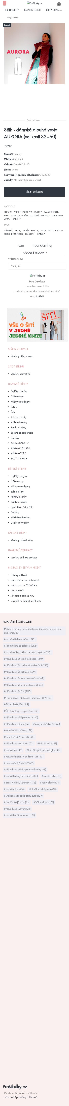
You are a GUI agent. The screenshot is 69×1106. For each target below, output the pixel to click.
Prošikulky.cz (15, 1086)
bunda (35, 230)
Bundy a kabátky (19, 501)
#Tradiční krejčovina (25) (16, 802)
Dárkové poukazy (20, 550)
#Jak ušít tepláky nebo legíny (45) (43, 750)
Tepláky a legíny (19, 391)
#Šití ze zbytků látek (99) (16, 704)
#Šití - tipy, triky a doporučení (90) (21, 710)
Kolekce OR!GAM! (20, 448)
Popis (21, 245)
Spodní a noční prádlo (22, 432)
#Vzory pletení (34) (50, 782)
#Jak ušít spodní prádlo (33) (43, 789)
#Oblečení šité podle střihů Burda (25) (23, 795)
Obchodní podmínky (15, 1097)
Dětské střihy (17, 469)
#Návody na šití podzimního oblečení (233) (26, 665)
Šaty (13, 411)
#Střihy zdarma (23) (43, 802)
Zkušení (34, 215)
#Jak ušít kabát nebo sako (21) (19, 815)
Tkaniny (16, 218)
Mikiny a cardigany (52, 215)
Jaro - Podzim (55, 230)
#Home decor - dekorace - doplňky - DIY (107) (28, 697)
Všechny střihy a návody (27, 212)
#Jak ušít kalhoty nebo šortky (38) (21, 776)
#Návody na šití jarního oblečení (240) (23, 658)
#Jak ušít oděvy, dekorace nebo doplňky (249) (27, 652)
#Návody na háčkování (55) (18, 743)
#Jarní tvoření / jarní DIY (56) (19, 737)
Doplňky (15, 437)
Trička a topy (17, 396)
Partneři (33, 1097)
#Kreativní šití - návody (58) (18, 730)
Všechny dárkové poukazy (24, 557)
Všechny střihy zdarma (22, 356)
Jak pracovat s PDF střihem (24, 585)
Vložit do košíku (34, 191)
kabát (26, 230)
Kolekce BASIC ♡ (20, 443)
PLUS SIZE (29, 234)
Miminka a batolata (20, 517)
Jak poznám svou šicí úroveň (25, 580)
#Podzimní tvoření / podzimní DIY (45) (23, 756)
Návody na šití (32, 10)
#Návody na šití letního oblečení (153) (23, 684)
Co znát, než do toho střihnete (26, 600)
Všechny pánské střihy (22, 540)
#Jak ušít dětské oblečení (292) (19, 639)
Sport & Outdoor (13, 234)
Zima (6, 218)
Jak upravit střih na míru (22, 595)
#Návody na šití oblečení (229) (20, 671)
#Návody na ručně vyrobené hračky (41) (25, 769)
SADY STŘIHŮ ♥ (19, 458)
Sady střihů (16, 366)
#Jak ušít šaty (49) (13, 750)
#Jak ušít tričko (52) (47, 743)
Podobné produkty (35, 252)
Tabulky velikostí (19, 575)
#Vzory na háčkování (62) (46, 724)
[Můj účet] (64, 4)
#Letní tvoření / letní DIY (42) (19, 763)
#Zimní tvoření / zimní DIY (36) (20, 782)
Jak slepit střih (17, 590)
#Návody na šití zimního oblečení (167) (24, 678)
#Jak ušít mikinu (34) (14, 789)
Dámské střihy (51, 212)
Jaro (6, 215)
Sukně (14, 406)
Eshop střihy (12, 10)
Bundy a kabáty (19, 215)
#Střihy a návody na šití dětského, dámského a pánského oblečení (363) (32, 630)
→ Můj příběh (37, 296)
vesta (17, 230)
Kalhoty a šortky (18, 417)
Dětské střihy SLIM (20, 522)
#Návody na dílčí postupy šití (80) (21, 717)
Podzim (8, 212)
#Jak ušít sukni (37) (51, 776)
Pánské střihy (17, 532)
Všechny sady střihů (20, 373)
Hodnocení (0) (42, 245)
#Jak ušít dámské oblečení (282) (20, 645)
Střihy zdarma (54, 10)
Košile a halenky (19, 422)
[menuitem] (10, 17)
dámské (8, 230)
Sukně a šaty (17, 491)
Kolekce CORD (18, 453)
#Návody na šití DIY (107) (17, 691)
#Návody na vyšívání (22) (17, 808)
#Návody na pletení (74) (16, 724)
